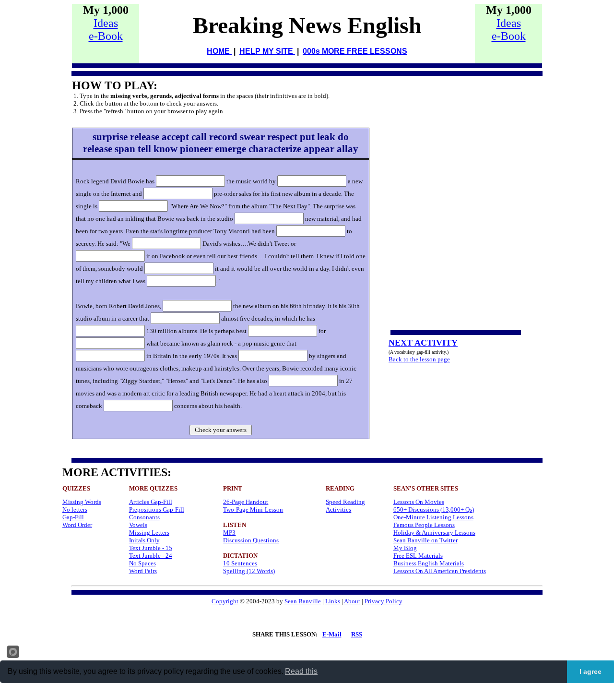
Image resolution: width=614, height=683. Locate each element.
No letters (74, 509)
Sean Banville (302, 601)
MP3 (229, 532)
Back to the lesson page (419, 359)
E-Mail (332, 634)
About (352, 601)
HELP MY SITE (267, 51)
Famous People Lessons (424, 524)
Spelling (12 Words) (249, 571)
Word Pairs (143, 571)
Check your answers (220, 429)
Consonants (144, 517)
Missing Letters (149, 532)
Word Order (77, 524)
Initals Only (144, 540)
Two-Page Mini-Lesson (253, 509)
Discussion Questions (251, 540)
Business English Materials (428, 563)
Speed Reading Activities (345, 505)
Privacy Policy (383, 601)
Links (332, 601)
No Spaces (142, 563)
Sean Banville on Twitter (425, 540)
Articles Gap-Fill (150, 501)
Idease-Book (106, 29)
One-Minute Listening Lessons (433, 517)
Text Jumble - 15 (150, 547)
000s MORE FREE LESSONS (355, 51)
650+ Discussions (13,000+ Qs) (433, 509)
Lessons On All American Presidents (439, 571)
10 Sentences (240, 563)
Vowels (138, 524)
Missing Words (81, 501)
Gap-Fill (73, 517)
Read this (301, 671)
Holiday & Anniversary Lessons (434, 532)
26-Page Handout (245, 501)
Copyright (225, 601)
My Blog (405, 547)
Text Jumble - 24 (150, 555)
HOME (219, 51)
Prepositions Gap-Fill (156, 509)
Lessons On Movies (418, 501)
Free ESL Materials (418, 555)
